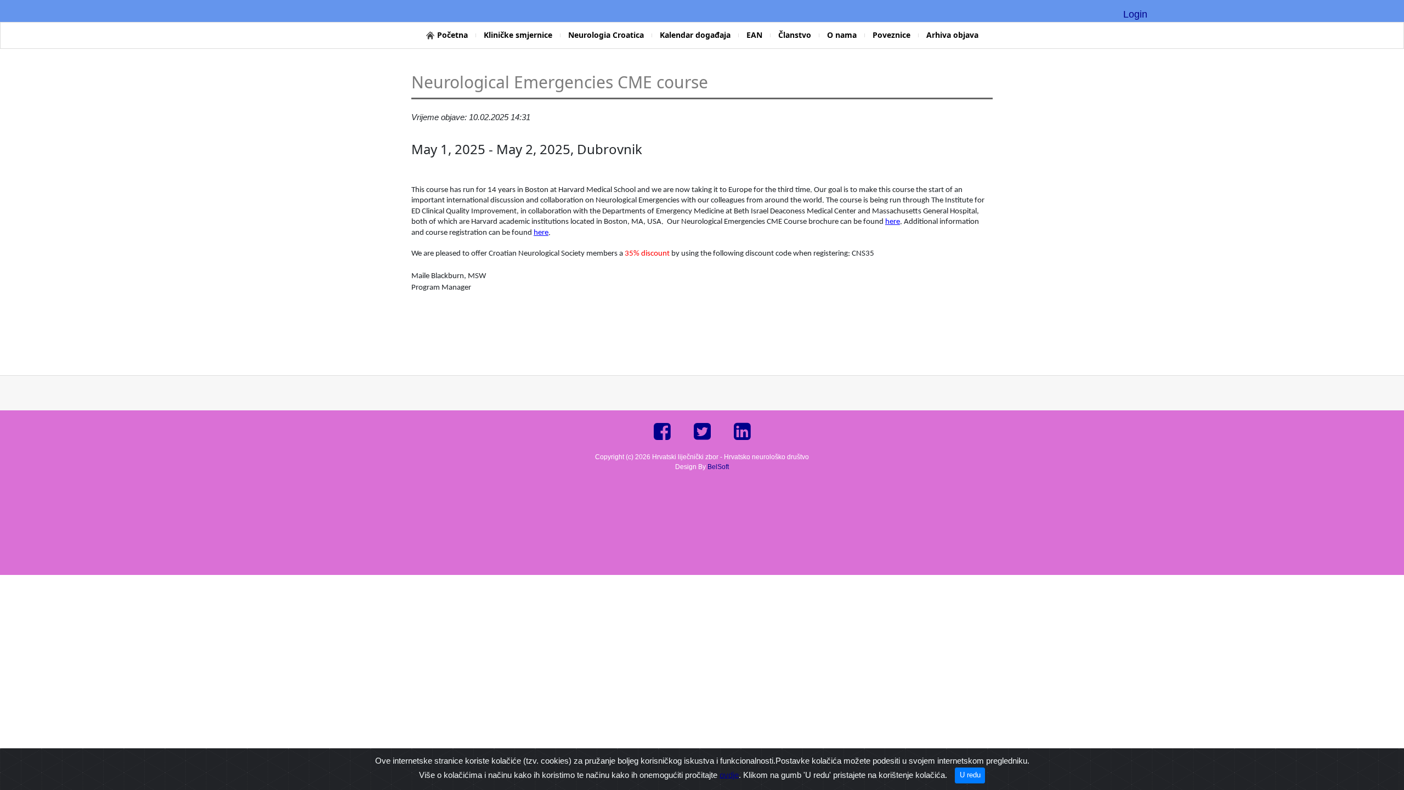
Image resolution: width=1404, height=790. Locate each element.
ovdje (729, 774)
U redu (970, 775)
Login (1135, 14)
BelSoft (718, 467)
